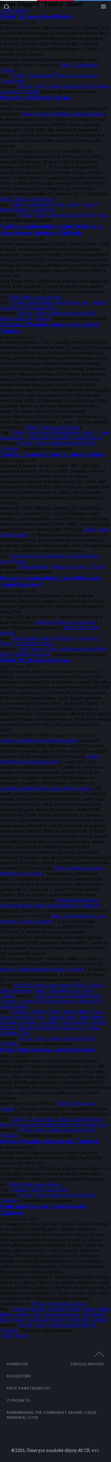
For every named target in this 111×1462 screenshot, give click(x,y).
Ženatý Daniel (13, 307)
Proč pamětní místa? (29, 1388)
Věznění (42, 318)
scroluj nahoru (87, 1364)
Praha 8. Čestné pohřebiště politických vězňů (63, 113)
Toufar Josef (11, 80)
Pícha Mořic (93, 1314)
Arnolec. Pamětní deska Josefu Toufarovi (38, 740)
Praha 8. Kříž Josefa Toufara (35, 97)
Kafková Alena (51, 556)
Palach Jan (49, 638)
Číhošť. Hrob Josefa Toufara (27, 199)
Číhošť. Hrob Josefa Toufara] (58, 1303)
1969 (23, 648)
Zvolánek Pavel (43, 307)
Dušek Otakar (24, 638)
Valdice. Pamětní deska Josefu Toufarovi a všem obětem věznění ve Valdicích (51, 229)
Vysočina (30, 91)
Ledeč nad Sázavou (61, 1314)
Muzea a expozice (70, 566)
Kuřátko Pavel (51, 302)
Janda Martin (91, 1017)
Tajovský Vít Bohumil (38, 1027)
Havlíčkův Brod (29, 1017)
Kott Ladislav (68, 204)
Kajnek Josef (23, 302)
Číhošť (17, 75)
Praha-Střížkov (14, 209)
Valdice (100, 302)
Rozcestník (19, 1376)
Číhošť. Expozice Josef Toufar (36, 16)
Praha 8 (90, 204)
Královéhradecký (16, 318)
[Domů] (8, 8)
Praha (102, 215)
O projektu (18, 1400)
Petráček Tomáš (55, 1124)
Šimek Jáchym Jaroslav (77, 75)
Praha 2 (69, 638)
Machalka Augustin (18, 1022)
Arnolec (18, 1011)
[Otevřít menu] (105, 8)
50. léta (25, 86)
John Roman (23, 556)
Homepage (17, 1364)
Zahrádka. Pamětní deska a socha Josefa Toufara (45, 788)
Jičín (36, 1314)
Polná (77, 1124)
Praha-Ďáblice (74, 1022)
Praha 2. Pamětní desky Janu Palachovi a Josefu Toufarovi (52, 918)
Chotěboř (37, 1011)
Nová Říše (49, 1022)
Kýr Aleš (76, 556)
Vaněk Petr (78, 1319)
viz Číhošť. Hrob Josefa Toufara (66, 622)
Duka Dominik (71, 1119)
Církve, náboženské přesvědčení (64, 86)
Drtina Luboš (39, 432)
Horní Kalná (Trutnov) (75, 432)
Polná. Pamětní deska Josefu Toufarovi (49, 759)
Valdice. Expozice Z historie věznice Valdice (52, 454)
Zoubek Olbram (87, 437)
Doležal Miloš (40, 75)
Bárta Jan (37, 1309)
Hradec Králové (62, 1017)
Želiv (25, 1033)
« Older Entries (14, 10)
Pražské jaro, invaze (31, 654)
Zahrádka (61, 437)
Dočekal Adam (41, 1119)
